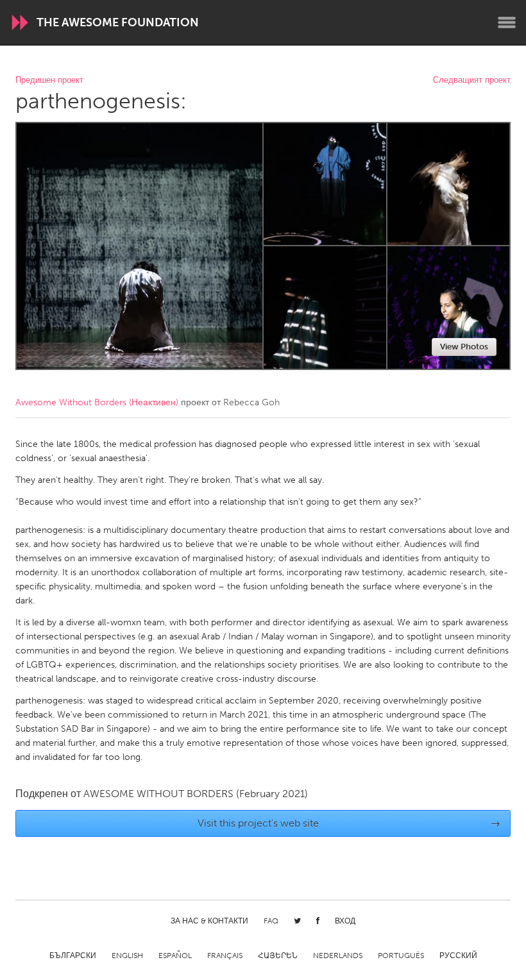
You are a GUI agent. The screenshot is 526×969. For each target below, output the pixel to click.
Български (72, 955)
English (127, 955)
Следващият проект (472, 80)
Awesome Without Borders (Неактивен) (96, 402)
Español (175, 955)
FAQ (271, 920)
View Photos (464, 346)
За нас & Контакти (209, 920)
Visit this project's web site (349, 823)
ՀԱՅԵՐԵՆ (278, 955)
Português (401, 955)
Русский (458, 955)
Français (224, 955)
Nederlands (337, 955)
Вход (345, 920)
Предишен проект (49, 80)
